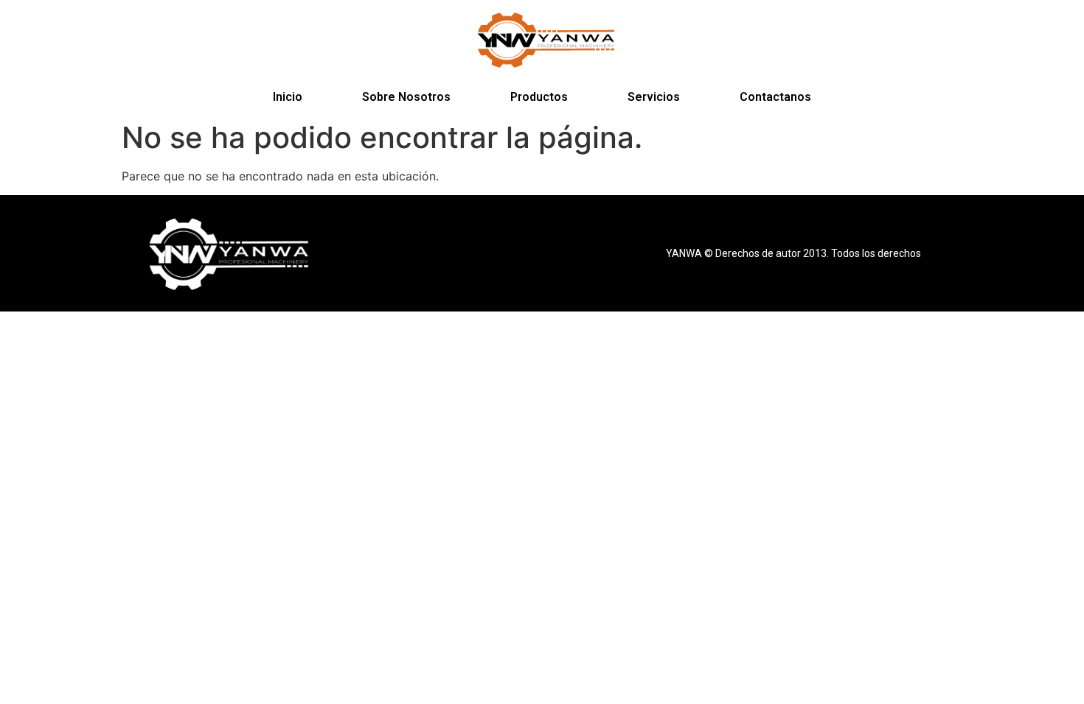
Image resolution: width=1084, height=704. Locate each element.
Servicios (654, 97)
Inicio (287, 97)
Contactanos (775, 97)
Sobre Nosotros (406, 97)
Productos (539, 97)
